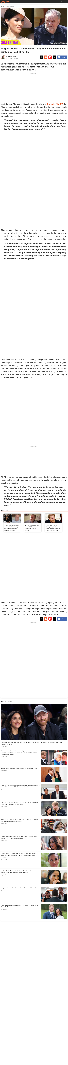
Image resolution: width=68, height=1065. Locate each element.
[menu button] (65, 1)
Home (2, 6)
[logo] (5, 2)
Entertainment (10, 6)
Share (63, 57)
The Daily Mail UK (55, 103)
